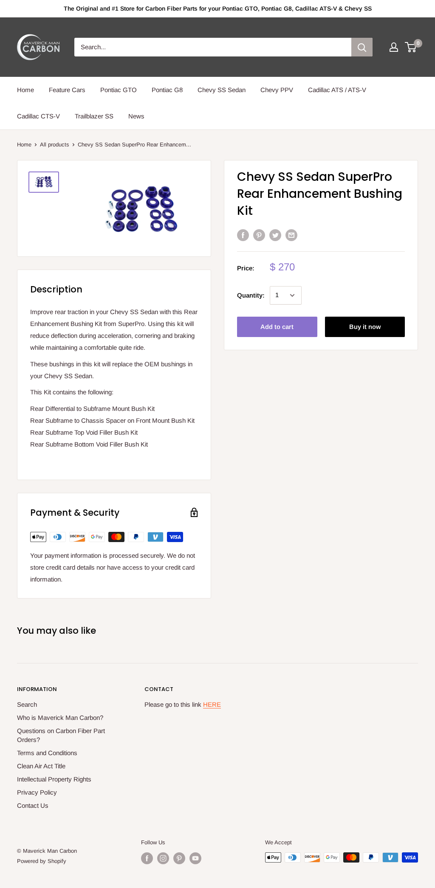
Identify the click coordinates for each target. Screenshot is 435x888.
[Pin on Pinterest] (259, 235)
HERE (212, 704)
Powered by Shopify (41, 861)
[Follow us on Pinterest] (179, 858)
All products (54, 144)
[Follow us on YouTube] (195, 858)
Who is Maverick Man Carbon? (60, 717)
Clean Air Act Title (41, 766)
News (136, 116)
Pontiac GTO (118, 89)
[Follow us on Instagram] (163, 858)
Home (25, 89)
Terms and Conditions (47, 752)
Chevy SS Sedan (222, 89)
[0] (411, 47)
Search (27, 704)
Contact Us (32, 805)
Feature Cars (67, 89)
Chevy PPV (276, 89)
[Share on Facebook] (243, 235)
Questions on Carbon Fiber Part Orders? (61, 735)
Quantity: (251, 295)
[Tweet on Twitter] (275, 235)
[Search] (362, 47)
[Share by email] (291, 235)
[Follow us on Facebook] (147, 858)
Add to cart (277, 326)
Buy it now (365, 326)
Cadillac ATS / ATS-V (337, 89)
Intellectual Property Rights (54, 779)
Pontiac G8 (167, 89)
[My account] (394, 47)
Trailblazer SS (94, 116)
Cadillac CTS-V (38, 116)
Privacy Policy (37, 792)
